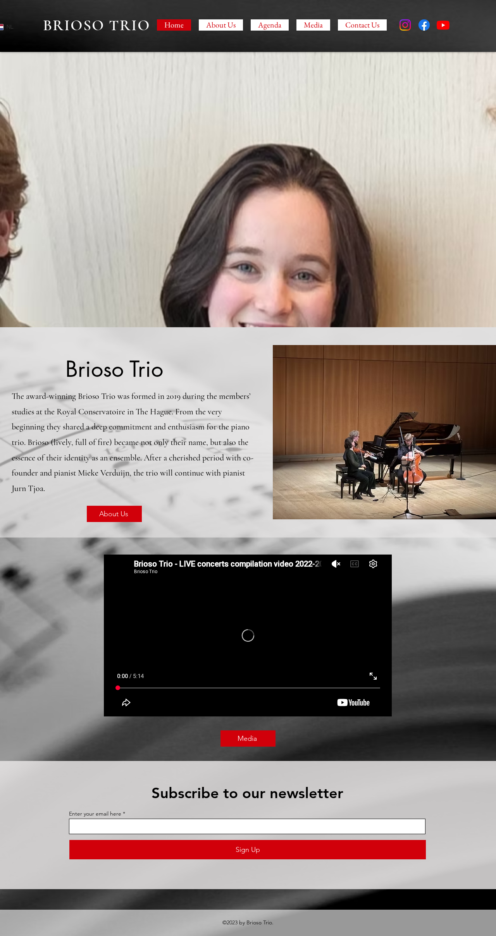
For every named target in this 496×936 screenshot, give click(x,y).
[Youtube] (443, 25)
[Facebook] (424, 25)
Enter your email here (95, 813)
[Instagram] (405, 25)
